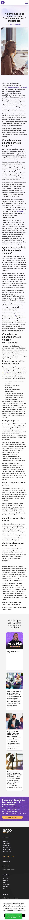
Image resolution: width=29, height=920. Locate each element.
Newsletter (5, 886)
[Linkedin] (8, 856)
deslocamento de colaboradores (17, 87)
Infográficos (6, 884)
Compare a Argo (7, 851)
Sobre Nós (5, 841)
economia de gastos (13, 315)
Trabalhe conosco (7, 849)
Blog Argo (5, 880)
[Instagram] (4, 856)
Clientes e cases (7, 847)
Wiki (4, 888)
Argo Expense (6, 867)
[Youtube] (12, 856)
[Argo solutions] (3, 2)
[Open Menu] (26, 2)
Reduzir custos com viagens (10, 898)
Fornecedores (6, 843)
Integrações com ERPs (9, 869)
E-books (5, 882)
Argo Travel (6, 865)
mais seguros (21, 211)
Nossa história (6, 845)
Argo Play (5, 878)
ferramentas (8, 549)
